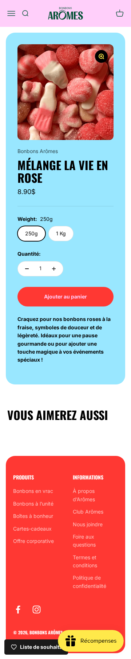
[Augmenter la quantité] (54, 268)
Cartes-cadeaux (32, 529)
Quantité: (29, 254)
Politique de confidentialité (89, 581)
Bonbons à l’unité (33, 504)
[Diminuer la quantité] (27, 268)
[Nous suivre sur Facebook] (18, 609)
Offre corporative (33, 541)
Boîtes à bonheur (33, 516)
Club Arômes (88, 511)
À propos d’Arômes (84, 495)
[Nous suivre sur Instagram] (36, 609)
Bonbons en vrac (33, 491)
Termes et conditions (85, 561)
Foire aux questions (84, 541)
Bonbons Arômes (37, 151)
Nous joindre (88, 524)
